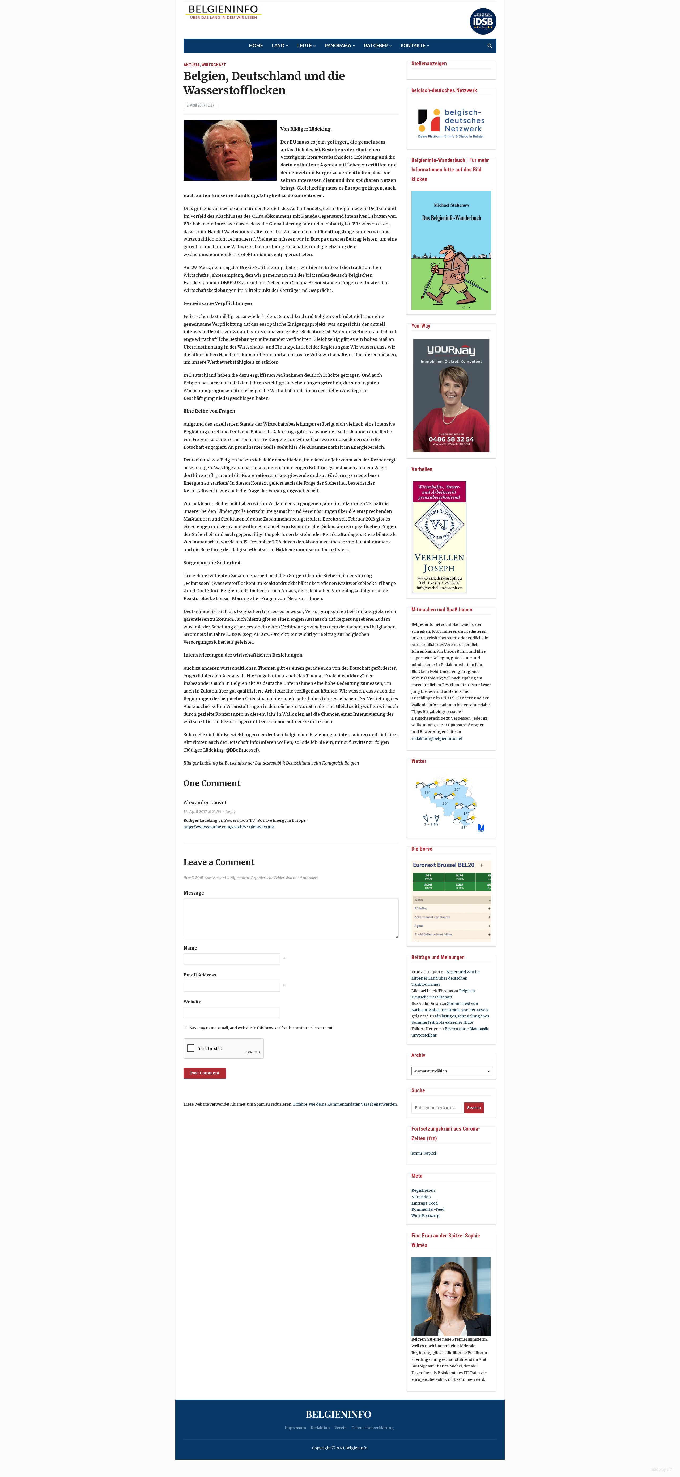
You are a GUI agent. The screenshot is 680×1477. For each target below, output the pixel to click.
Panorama (338, 45)
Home (256, 45)
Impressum (295, 1427)
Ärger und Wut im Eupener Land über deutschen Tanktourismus (445, 978)
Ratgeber (376, 45)
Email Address (200, 974)
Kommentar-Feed (427, 1209)
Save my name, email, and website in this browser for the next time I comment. (261, 1028)
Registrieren (423, 1190)
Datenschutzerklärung (372, 1427)
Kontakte (413, 45)
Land (278, 45)
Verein (341, 1427)
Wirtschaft (214, 64)
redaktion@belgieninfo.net (436, 738)
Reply (230, 811)
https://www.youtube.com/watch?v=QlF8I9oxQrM (229, 827)
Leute (305, 45)
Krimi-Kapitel (423, 1153)
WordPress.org (425, 1215)
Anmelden (421, 1196)
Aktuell (192, 64)
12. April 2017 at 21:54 (203, 811)
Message (194, 893)
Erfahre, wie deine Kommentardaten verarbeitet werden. (345, 1104)
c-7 (669, 1469)
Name (190, 948)
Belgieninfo (339, 1413)
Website (192, 1001)
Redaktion (320, 1427)
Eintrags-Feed (424, 1203)
